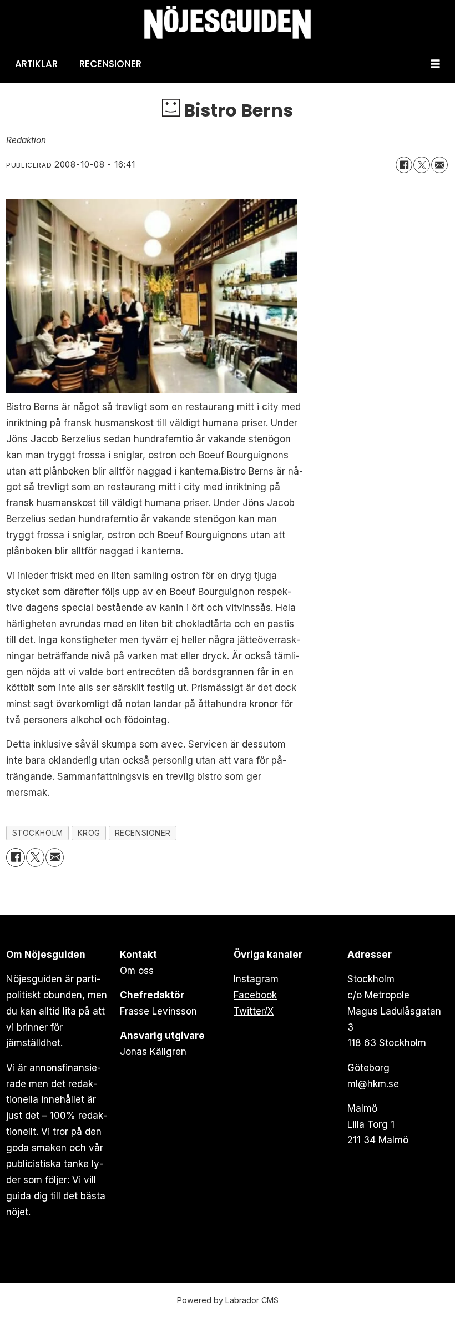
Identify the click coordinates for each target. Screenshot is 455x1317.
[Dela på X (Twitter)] (421, 165)
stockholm (37, 833)
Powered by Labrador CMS (228, 1300)
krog (89, 833)
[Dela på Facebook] (404, 165)
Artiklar (36, 63)
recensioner (143, 833)
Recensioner (110, 63)
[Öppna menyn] (435, 64)
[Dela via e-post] (439, 165)
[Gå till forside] (227, 22)
